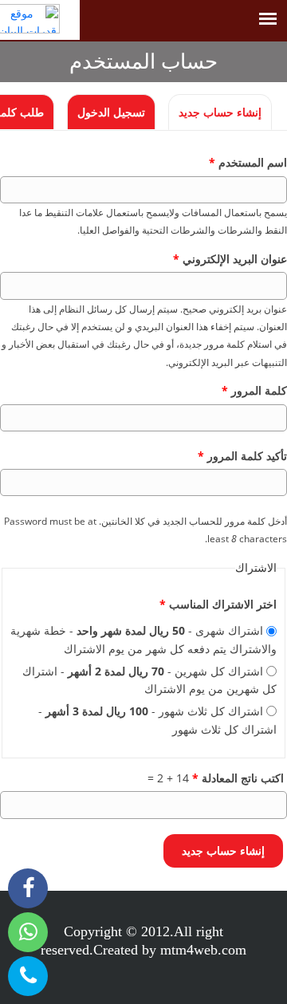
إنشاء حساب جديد (214, 112)
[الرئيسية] (40, 18)
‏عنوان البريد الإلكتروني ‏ (230, 258)
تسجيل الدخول (111, 112)
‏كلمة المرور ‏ (254, 390)
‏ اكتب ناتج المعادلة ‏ (239, 777)
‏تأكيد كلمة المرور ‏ (242, 455)
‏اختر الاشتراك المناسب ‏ (218, 604)
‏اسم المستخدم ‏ (248, 162)
